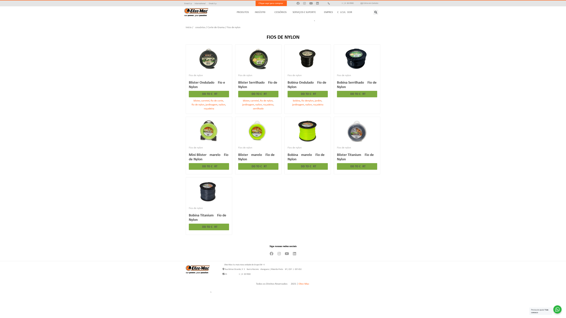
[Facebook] (298, 3)
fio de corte (217, 100)
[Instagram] (304, 3)
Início (189, 27)
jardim (318, 100)
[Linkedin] (317, 3)
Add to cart (208, 94)
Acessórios (199, 27)
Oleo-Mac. (304, 284)
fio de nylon (198, 104)
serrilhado (258, 108)
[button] (375, 12)
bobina (296, 100)
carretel (205, 100)
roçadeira (209, 108)
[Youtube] (311, 3)
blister (197, 100)
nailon (222, 104)
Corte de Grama (216, 27)
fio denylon (307, 100)
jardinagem (211, 104)
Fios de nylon (196, 75)
